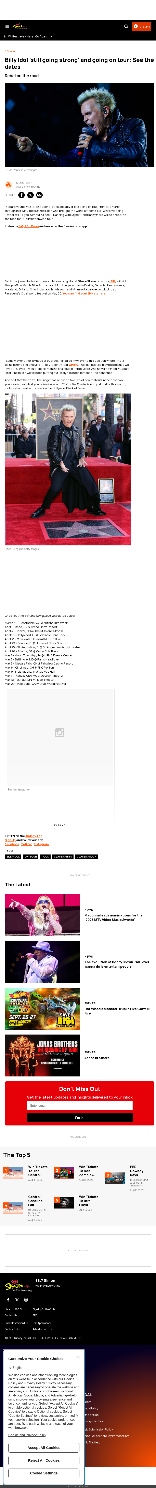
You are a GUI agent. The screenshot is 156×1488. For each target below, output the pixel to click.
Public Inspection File (16, 1323)
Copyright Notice (92, 1421)
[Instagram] (26, 1300)
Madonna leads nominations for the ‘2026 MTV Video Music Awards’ (113, 917)
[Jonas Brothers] (42, 1055)
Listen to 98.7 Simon (16, 1309)
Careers (85, 1402)
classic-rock (86, 856)
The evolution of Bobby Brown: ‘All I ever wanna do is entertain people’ (117, 964)
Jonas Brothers (96, 1058)
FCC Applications (42, 1323)
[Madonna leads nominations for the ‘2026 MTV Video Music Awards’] (42, 915)
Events (89, 1003)
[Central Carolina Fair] (13, 1208)
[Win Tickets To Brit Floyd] (64, 1203)
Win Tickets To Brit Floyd (88, 1201)
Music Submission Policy (96, 1429)
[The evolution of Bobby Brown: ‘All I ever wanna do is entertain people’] (42, 962)
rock (45, 856)
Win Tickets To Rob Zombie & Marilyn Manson (88, 1175)
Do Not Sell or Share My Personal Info (105, 1436)
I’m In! (79, 1118)
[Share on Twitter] (30, 195)
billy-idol (13, 856)
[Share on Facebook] (21, 195)
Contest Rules (12, 1329)
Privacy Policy (89, 1408)
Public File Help (90, 1442)
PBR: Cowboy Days (136, 1171)
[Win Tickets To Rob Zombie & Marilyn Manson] (64, 1173)
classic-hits (63, 856)
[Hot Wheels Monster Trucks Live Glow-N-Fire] (42, 1009)
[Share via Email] (39, 195)
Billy (113, 281)
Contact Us (11, 1315)
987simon (10, 51)
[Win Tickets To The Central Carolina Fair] (13, 1173)
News (88, 909)
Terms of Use (89, 1415)
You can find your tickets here (84, 293)
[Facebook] (8, 1300)
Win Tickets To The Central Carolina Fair (38, 1175)
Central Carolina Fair (35, 1201)
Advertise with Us (42, 1329)
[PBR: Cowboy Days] (115, 1178)
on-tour (31, 856)
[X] (17, 1300)
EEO (35, 1315)
